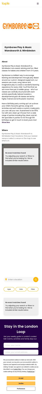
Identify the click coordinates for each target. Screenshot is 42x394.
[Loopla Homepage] (5, 3)
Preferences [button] (30, 371)
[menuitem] (37, 3)
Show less (6, 122)
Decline (21, 383)
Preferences (21, 389)
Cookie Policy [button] (17, 369)
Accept (21, 378)
